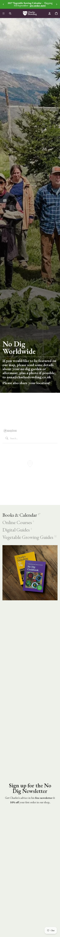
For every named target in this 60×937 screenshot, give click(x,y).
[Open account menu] (49, 13)
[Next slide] (56, 4)
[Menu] (3, 13)
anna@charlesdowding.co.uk (29, 377)
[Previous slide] (3, 4)
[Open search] (10, 13)
